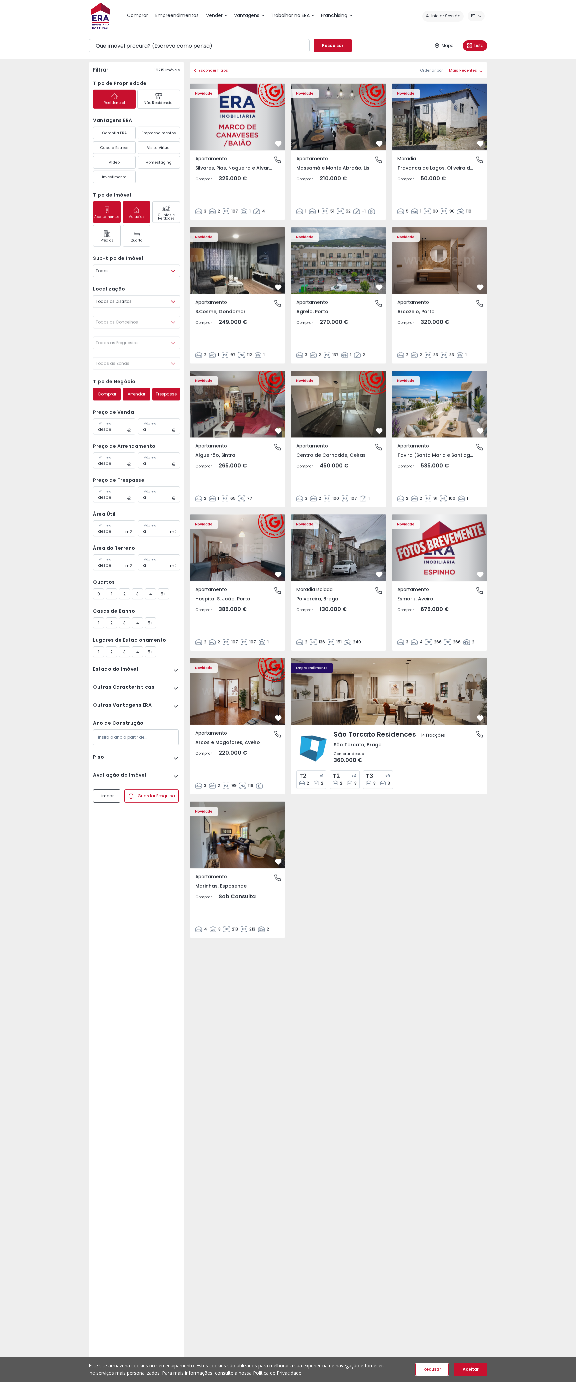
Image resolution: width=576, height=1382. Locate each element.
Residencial (114, 102)
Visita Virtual (159, 147)
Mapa (448, 45)
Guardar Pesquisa (156, 796)
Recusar (432, 1369)
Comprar (107, 394)
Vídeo (114, 162)
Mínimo (104, 423)
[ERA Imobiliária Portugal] (100, 16)
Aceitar (471, 1369)
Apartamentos (107, 216)
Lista (479, 45)
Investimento (114, 177)
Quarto (136, 240)
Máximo (149, 423)
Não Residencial (158, 102)
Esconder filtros (213, 70)
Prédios (107, 240)
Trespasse (166, 394)
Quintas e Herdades (166, 217)
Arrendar (136, 394)
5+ (163, 594)
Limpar (107, 796)
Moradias (136, 216)
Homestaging (159, 162)
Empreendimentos (159, 133)
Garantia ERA (114, 133)
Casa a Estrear (114, 147)
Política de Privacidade (277, 1373)
